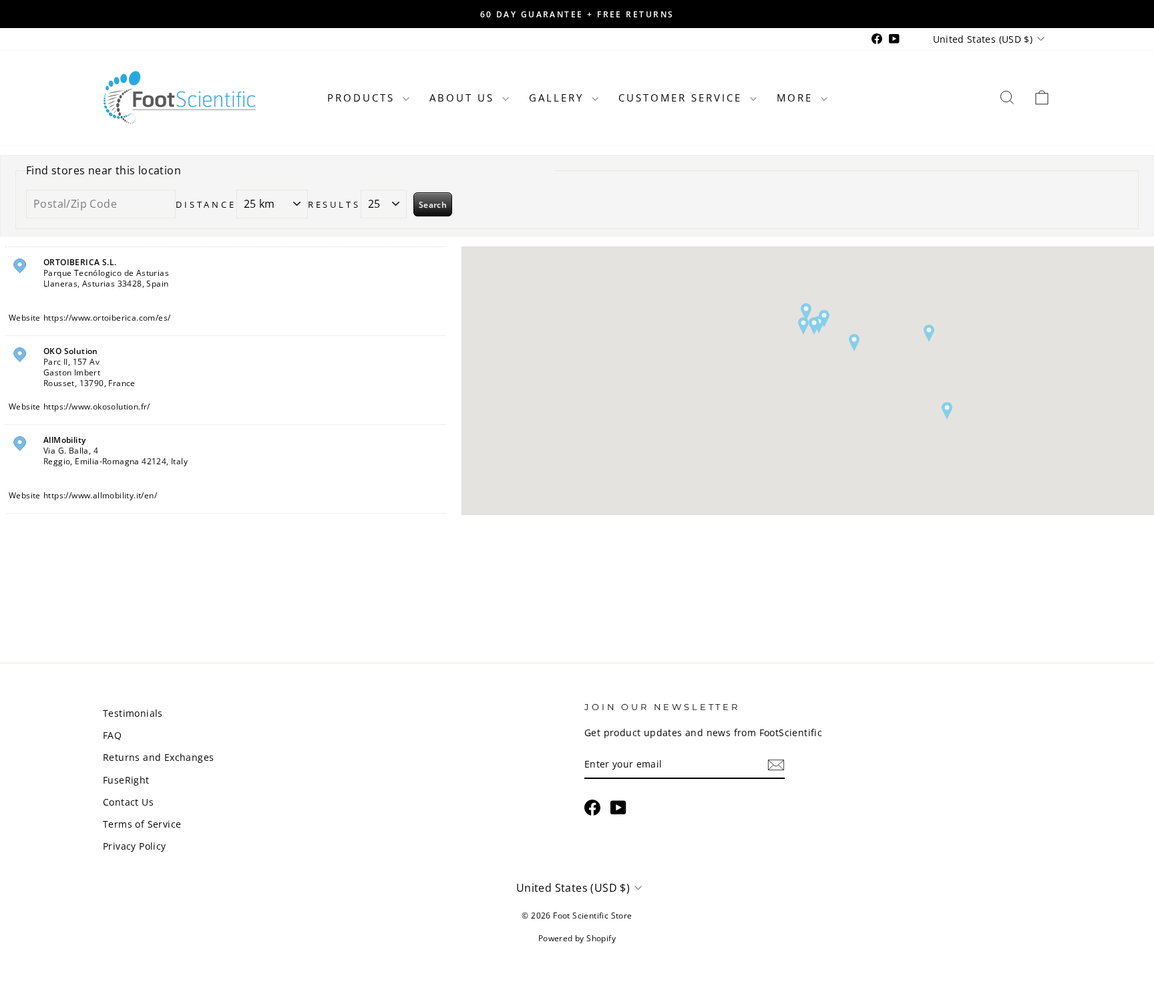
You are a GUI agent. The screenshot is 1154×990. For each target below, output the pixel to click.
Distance (206, 204)
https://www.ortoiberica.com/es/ (106, 317)
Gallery (558, 97)
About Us (464, 97)
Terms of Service (142, 824)
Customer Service (682, 97)
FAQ (112, 735)
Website (25, 317)
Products (363, 97)
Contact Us (128, 802)
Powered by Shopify (577, 938)
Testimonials (133, 713)
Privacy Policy (134, 846)
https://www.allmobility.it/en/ (100, 495)
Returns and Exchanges (158, 757)
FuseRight (126, 780)
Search (433, 204)
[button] (803, 326)
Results (334, 204)
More (797, 97)
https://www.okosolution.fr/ (96, 406)
